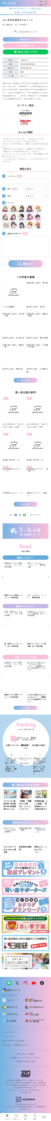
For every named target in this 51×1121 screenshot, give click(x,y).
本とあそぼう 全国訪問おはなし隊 (14, 1045)
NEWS (13, 8)
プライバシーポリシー (33, 1057)
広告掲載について (16, 1057)
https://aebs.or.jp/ (25, 1092)
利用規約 (31, 1054)
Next (48, 577)
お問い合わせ (21, 1054)
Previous (3, 577)
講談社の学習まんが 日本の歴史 (13, 1040)
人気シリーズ (25, 8)
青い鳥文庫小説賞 (30, 12)
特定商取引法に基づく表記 (25, 1061)
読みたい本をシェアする (27, 51)
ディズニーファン (8, 1036)
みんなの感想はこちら (25, 45)
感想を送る (28, 263)
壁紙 (18, 12)
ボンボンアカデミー (9, 1032)
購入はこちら (25, 39)
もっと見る (25, 380)
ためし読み (37, 8)
